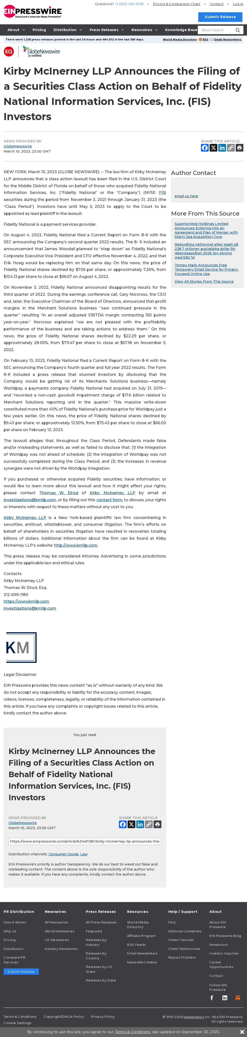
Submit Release (220, 17)
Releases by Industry (96, 942)
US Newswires (57, 940)
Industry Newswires (61, 949)
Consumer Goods (63, 854)
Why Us (10, 931)
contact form (109, 500)
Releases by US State (99, 969)
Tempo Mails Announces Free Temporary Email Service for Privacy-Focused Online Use (207, 269)
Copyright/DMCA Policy (64, 1016)
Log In (238, 4)
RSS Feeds (136, 945)
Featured (94, 931)
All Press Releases (101, 922)
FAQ (172, 922)
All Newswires (56, 922)
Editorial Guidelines (184, 931)
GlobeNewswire (18, 146)
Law (84, 854)
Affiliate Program (141, 936)
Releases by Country (96, 955)
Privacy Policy (103, 1016)
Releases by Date (101, 980)
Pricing (176, 4)
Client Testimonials (184, 949)
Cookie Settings (17, 1023)
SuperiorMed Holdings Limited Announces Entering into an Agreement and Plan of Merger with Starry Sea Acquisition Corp (206, 230)
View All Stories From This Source (204, 281)
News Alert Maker (142, 962)
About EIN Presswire (217, 924)
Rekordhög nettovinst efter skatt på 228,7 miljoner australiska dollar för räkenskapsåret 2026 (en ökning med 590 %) (206, 251)
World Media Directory (180, 39)
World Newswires (59, 931)
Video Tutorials (181, 940)
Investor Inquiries (224, 953)
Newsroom (218, 945)
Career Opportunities (221, 964)
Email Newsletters (227, 39)
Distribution (14, 949)
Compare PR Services (14, 959)
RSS (205, 39)
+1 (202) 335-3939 (129, 4)
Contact (217, 4)
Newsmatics (194, 1017)
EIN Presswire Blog (225, 936)
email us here (186, 196)
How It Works (15, 922)
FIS (162, 192)
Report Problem (182, 957)
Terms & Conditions (20, 1016)
